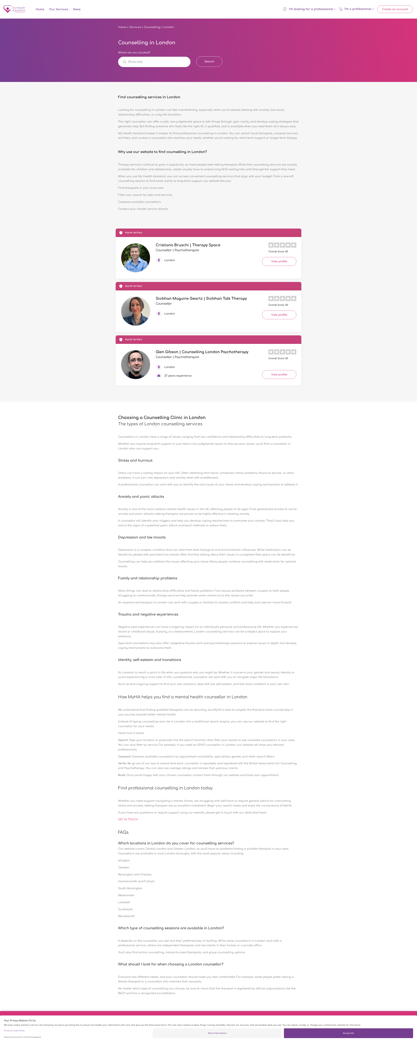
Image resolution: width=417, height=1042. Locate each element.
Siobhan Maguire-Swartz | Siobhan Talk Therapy (201, 299)
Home (40, 9)
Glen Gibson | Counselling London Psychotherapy (202, 352)
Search (209, 61)
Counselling (152, 27)
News (76, 9)
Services (135, 27)
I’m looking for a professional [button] (311, 9)
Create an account (395, 9)
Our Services (58, 9)
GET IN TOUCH (128, 819)
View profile (279, 261)
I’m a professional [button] (358, 9)
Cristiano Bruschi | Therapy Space (188, 245)
